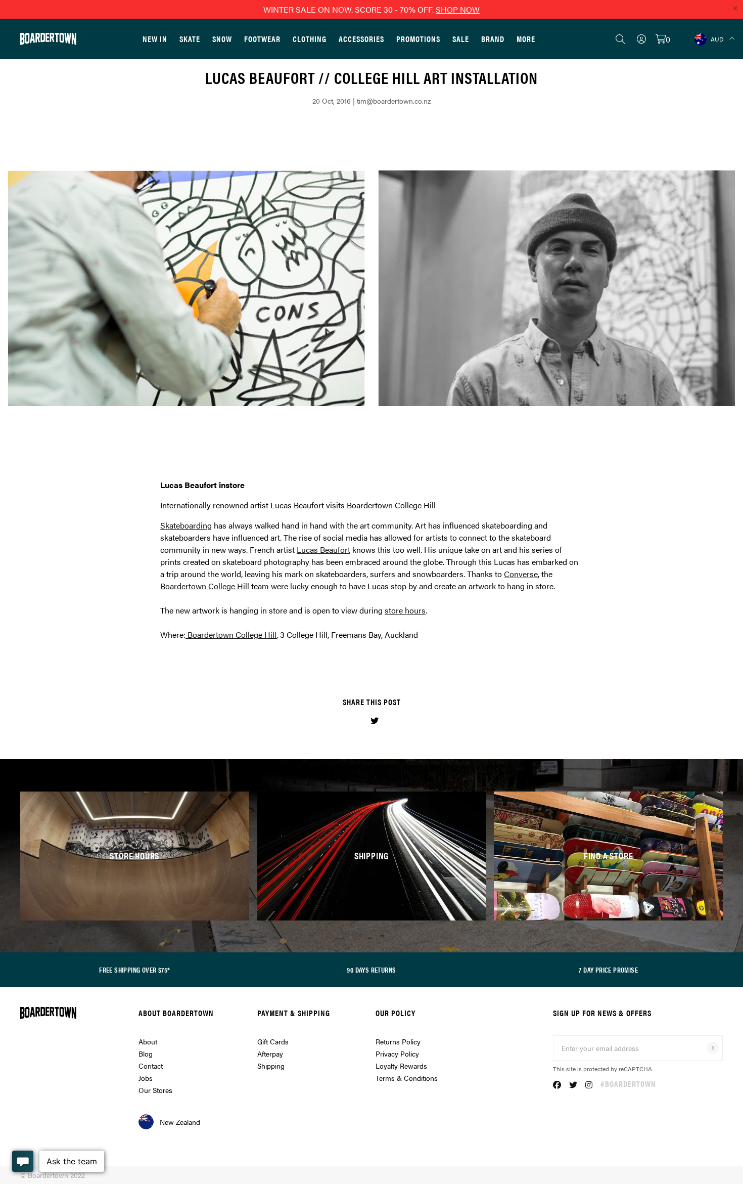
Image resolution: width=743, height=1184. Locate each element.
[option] (371, 288)
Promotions (418, 39)
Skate (189, 39)
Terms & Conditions (407, 1078)
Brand (492, 39)
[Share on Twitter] (374, 720)
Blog (145, 1053)
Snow (222, 39)
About (147, 1041)
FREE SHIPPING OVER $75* (134, 969)
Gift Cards (273, 1041)
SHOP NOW (458, 9)
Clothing (310, 39)
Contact (150, 1066)
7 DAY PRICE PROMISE (608, 969)
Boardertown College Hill (232, 634)
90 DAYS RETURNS (371, 969)
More (526, 39)
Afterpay (270, 1053)
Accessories (361, 39)
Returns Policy (398, 1041)
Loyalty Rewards (401, 1066)
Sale (460, 39)
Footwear (262, 39)
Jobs (145, 1078)
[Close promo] (735, 8)
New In (155, 39)
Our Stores (155, 1090)
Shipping (271, 1066)
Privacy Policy (397, 1053)
